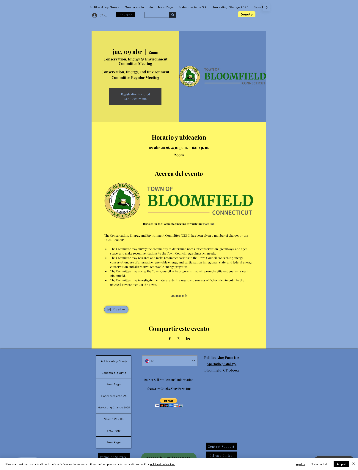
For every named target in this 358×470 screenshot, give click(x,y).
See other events (135, 99)
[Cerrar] (353, 464)
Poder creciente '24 (113, 396)
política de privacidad (162, 464)
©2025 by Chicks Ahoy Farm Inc (169, 389)
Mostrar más (178, 296)
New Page (113, 384)
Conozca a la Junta (114, 372)
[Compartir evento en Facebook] (170, 338)
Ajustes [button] (300, 464)
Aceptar (341, 464)
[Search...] (172, 15)
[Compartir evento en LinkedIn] (188, 338)
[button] (169, 402)
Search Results (113, 419)
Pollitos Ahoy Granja (114, 361)
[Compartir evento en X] (179, 338)
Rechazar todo (319, 464)
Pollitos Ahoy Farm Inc (221, 357)
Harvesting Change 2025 (114, 407)
